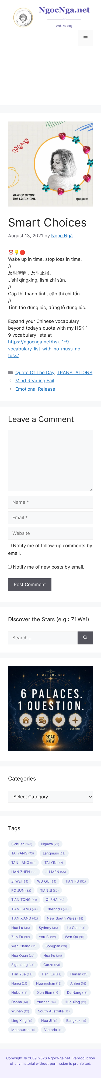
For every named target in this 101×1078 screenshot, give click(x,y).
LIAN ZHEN (24, 872)
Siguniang (22, 964)
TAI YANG (22, 853)
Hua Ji (49, 1020)
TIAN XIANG (24, 918)
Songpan (56, 946)
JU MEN (56, 872)
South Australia (54, 1011)
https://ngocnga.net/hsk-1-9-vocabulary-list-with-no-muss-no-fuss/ (45, 348)
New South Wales (65, 918)
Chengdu (58, 909)
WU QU (46, 881)
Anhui (78, 983)
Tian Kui (51, 974)
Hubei (19, 992)
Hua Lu (20, 927)
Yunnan (46, 1002)
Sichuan (21, 844)
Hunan (79, 974)
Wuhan (20, 1011)
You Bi (47, 937)
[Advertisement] (50, 79)
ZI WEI (19, 881)
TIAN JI (49, 890)
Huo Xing (75, 1002)
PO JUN (21, 890)
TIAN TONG (24, 899)
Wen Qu (74, 937)
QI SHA (55, 899)
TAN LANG (23, 862)
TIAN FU (75, 881)
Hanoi (19, 983)
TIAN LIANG (24, 909)
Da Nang (77, 992)
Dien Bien (47, 992)
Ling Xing (21, 1020)
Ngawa (50, 844)
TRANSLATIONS (74, 372)
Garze (51, 964)
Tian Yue (22, 974)
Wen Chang (24, 946)
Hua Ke (52, 955)
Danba (19, 1002)
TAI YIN (53, 862)
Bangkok (76, 1020)
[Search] (85, 637)
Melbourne (23, 1030)
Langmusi (54, 853)
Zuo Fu (20, 937)
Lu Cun (76, 927)
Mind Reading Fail (34, 380)
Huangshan (48, 983)
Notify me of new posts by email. (48, 567)
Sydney (48, 927)
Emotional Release (35, 389)
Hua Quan (22, 955)
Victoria (53, 1030)
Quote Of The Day (34, 372)
